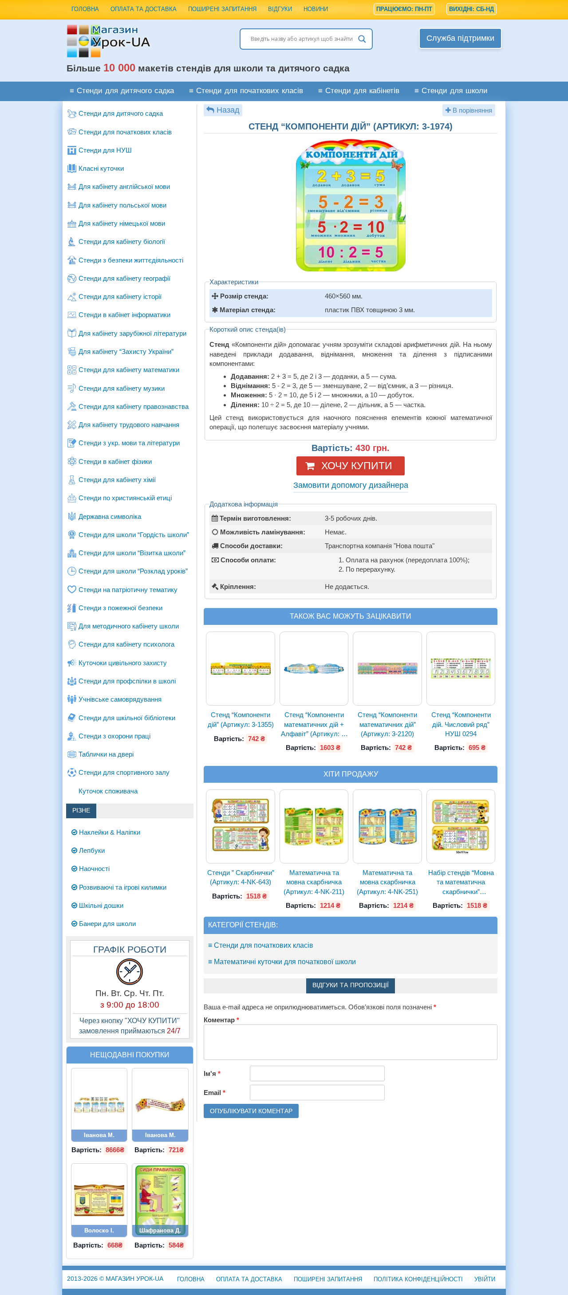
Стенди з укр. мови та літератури (129, 443)
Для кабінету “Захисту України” (126, 351)
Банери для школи (106, 923)
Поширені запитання (222, 9)
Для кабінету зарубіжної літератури (132, 333)
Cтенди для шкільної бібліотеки (127, 718)
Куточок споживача (108, 791)
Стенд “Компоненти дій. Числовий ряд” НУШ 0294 (461, 724)
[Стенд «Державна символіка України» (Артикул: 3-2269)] (99, 1200)
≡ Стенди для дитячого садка (122, 91)
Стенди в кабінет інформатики (124, 314)
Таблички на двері (106, 754)
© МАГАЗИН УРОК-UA (115, 1278)
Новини (316, 9)
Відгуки (280, 9)
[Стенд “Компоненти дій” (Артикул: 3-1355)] (240, 669)
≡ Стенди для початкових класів (246, 91)
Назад (228, 110)
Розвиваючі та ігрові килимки (121, 887)
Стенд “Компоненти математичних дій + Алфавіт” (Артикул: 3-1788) (314, 724)
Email (214, 1092)
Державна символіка (110, 516)
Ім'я (212, 1073)
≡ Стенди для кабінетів (358, 91)
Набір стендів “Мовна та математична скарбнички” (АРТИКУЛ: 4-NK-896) (461, 882)
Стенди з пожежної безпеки (120, 608)
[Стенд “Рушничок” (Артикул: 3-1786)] (160, 1105)
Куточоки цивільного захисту (123, 663)
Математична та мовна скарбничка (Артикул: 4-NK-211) (314, 882)
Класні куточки (101, 168)
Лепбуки (91, 850)
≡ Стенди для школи (451, 91)
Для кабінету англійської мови (124, 186)
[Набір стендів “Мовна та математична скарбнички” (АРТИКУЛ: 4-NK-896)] (461, 826)
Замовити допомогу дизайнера (350, 485)
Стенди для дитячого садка (121, 113)
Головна (85, 9)
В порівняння (471, 110)
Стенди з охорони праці (114, 736)
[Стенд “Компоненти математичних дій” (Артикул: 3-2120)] (387, 669)
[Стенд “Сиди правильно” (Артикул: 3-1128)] (160, 1201)
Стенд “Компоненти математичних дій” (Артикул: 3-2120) (387, 724)
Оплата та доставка (143, 9)
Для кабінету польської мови (122, 205)
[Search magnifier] (362, 39)
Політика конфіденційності (418, 1279)
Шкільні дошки (100, 905)
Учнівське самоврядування (120, 699)
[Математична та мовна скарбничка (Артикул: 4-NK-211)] (314, 826)
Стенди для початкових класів (125, 132)
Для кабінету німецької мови (122, 223)
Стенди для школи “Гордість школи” (134, 534)
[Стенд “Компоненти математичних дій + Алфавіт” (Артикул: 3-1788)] (314, 668)
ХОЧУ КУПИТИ (356, 465)
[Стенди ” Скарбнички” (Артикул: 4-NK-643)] (240, 826)
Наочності (93, 868)
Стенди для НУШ (105, 150)
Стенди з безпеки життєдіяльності (131, 260)
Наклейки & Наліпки (108, 832)
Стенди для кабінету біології (122, 241)
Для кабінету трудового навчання (129, 424)
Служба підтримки (460, 38)
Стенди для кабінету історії (120, 296)
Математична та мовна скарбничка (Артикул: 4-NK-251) (387, 882)
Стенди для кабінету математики (129, 369)
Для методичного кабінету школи (129, 626)
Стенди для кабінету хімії (117, 479)
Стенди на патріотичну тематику (128, 589)
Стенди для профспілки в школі (127, 681)
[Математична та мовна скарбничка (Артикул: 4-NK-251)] (387, 827)
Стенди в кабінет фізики (115, 461)
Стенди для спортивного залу (124, 772)
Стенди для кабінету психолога (126, 644)
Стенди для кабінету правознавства (134, 406)
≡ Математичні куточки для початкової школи (282, 961)
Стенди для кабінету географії (124, 278)
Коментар (221, 1020)
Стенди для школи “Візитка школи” (132, 553)
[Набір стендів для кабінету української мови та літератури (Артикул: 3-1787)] (99, 1105)
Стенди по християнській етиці (125, 498)
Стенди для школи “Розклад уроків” (133, 571)
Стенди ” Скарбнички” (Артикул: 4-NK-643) (240, 877)
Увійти (484, 1279)
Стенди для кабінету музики (122, 388)
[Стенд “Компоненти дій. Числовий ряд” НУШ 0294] (461, 669)
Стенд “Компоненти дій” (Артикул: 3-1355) (241, 719)
